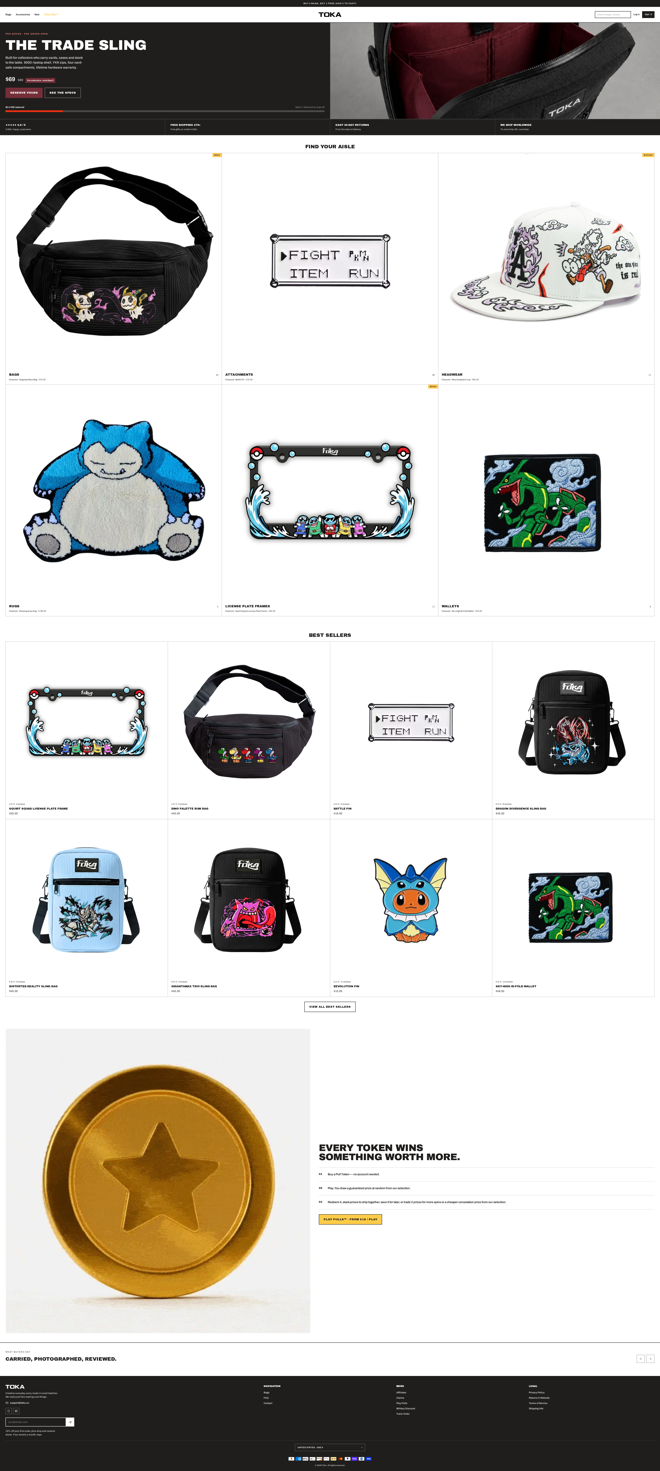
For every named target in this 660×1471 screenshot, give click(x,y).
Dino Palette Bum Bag (189, 808)
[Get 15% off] (70, 1422)
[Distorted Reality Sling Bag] (86, 900)
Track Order (403, 1414)
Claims (400, 1398)
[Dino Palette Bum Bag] (249, 722)
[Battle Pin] (411, 722)
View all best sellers (330, 1006)
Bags (8, 14)
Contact (268, 1403)
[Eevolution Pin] (411, 900)
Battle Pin (342, 808)
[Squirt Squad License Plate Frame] (86, 722)
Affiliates (401, 1392)
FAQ (266, 1398)
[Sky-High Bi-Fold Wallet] (573, 900)
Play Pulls (401, 1403)
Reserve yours (24, 92)
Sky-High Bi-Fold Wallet (516, 986)
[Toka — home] (330, 14)
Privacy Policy (536, 1392)
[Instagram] (9, 1411)
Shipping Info (536, 1408)
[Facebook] (16, 1411)
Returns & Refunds (539, 1398)
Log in (636, 14)
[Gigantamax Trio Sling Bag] (249, 900)
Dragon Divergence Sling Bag (521, 808)
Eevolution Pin (346, 986)
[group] (330, 1365)
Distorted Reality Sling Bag (33, 986)
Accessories (23, 14)
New (37, 14)
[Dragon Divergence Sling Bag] (573, 722)
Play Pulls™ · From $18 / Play (350, 1219)
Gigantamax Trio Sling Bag (194, 986)
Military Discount (405, 1408)
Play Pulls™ (51, 14)
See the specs (63, 92)
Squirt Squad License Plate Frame (38, 808)
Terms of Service (538, 1403)
